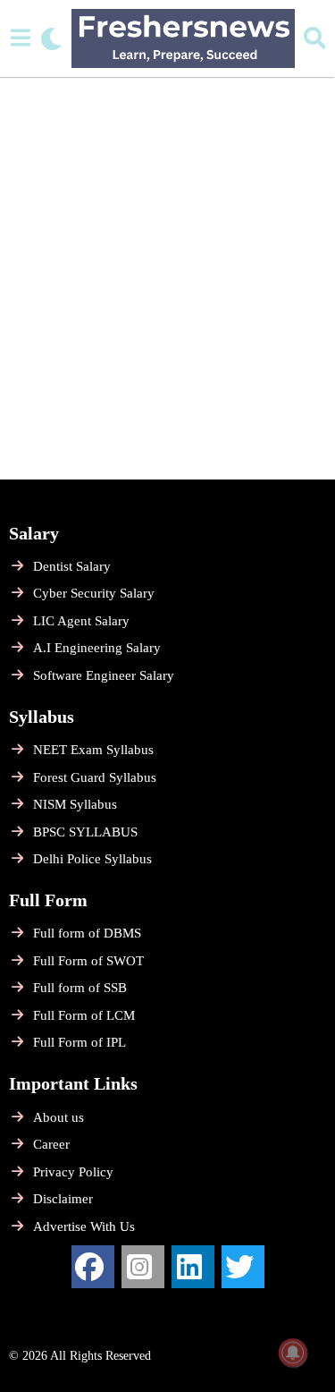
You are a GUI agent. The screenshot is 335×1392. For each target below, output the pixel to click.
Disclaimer (63, 1199)
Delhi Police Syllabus (92, 859)
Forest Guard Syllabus (94, 777)
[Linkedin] (193, 1266)
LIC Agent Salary (81, 621)
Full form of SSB (80, 987)
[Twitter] (243, 1266)
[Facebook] (92, 1266)
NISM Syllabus (75, 804)
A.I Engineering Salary (97, 648)
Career (51, 1144)
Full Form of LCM (84, 1015)
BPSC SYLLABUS (85, 832)
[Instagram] (142, 1266)
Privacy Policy (73, 1172)
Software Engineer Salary (103, 675)
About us (58, 1117)
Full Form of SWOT (88, 961)
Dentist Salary (72, 566)
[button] (20, 38)
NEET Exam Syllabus (93, 750)
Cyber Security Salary (94, 593)
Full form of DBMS (87, 933)
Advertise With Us (84, 1226)
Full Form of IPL (79, 1042)
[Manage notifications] (293, 1352)
